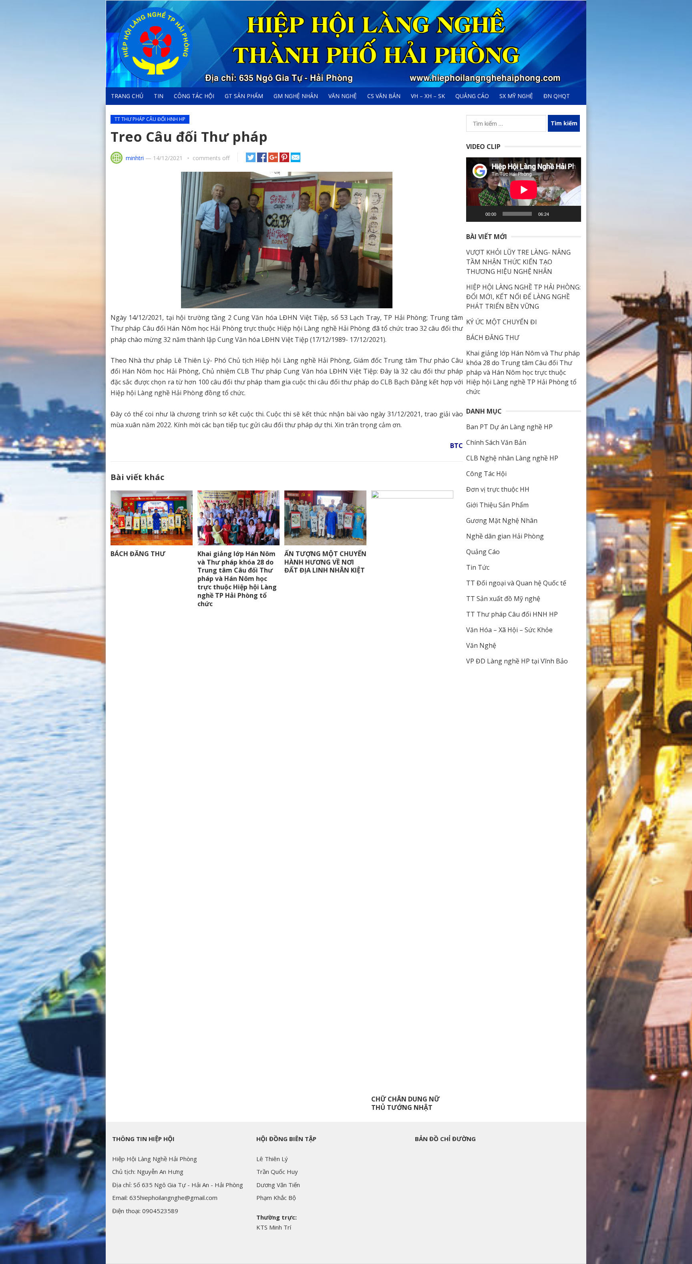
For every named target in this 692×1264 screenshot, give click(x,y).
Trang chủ (127, 96)
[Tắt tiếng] (558, 214)
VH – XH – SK (428, 96)
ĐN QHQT (556, 96)
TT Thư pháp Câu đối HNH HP (150, 119)
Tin (158, 96)
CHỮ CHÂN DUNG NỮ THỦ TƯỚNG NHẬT (405, 1103)
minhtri (135, 158)
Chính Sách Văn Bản (496, 442)
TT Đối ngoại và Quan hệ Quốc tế (516, 583)
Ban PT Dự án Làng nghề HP (509, 426)
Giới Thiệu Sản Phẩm (497, 504)
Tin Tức (477, 567)
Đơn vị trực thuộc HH (497, 489)
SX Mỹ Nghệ (516, 96)
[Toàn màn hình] (571, 214)
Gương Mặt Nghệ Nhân (501, 520)
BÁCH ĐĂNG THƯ (138, 553)
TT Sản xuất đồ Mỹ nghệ (503, 598)
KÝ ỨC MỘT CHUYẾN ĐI (501, 322)
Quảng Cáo (472, 96)
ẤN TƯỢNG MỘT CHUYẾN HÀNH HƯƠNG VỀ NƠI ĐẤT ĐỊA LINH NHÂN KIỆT (325, 562)
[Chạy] (477, 214)
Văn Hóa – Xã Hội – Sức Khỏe (509, 629)
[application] (523, 189)
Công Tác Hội (194, 96)
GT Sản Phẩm (244, 96)
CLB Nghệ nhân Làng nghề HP (512, 458)
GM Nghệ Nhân (296, 96)
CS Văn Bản (383, 96)
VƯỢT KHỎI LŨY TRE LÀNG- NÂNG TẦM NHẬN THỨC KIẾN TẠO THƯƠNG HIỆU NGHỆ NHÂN (518, 262)
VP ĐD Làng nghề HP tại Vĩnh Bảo (517, 661)
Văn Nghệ (342, 96)
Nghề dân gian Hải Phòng (505, 536)
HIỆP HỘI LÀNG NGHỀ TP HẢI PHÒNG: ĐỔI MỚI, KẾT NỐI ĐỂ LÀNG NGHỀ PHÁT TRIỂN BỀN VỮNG (523, 297)
